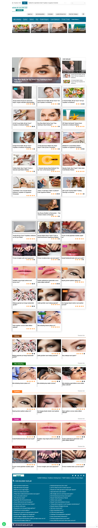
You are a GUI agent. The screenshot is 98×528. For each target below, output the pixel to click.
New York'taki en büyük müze (21, 485)
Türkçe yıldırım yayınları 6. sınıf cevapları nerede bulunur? (65, 504)
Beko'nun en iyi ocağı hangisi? (21, 489)
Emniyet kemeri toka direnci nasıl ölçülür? (24, 504)
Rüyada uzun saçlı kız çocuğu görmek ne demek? (26, 512)
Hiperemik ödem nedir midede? (58, 491)
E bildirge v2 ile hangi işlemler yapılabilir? (61, 514)
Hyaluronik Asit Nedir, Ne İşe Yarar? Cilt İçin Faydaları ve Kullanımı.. (78, 76)
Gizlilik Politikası (42, 478)
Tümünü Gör (81, 335)
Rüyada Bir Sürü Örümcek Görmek (22, 500)
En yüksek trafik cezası (19, 506)
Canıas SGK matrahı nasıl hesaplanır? (23, 502)
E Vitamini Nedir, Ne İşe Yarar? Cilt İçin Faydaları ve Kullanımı (78, 82)
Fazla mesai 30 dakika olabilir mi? (22, 520)
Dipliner (32, 19)
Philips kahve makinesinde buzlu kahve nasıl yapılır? (27, 493)
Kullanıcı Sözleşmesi (54, 478)
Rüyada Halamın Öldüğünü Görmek (59, 506)
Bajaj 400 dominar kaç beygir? (21, 487)
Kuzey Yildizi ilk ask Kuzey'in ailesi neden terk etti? (63, 520)
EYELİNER (50, 14)
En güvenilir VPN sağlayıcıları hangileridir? (24, 514)
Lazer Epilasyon (55, 19)
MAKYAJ (30, 14)
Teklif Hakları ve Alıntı (68, 478)
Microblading (17, 19)
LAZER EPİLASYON (61, 14)
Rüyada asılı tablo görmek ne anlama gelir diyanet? (63, 489)
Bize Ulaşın (79, 478)
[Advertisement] (49, 44)
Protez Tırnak (66, 19)
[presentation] (64, 3)
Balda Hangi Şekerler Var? (57, 510)
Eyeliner (25, 19)
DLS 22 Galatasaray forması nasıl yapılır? (61, 496)
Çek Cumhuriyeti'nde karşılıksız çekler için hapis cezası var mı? (29, 518)
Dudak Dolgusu (44, 19)
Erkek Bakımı (75, 19)
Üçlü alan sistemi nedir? (56, 508)
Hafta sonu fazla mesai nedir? (21, 491)
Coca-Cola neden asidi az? (20, 496)
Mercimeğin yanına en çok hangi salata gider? (62, 493)
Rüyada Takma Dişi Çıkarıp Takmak (59, 498)
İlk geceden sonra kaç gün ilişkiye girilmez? (24, 508)
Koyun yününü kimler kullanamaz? (59, 516)
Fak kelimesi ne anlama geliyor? (22, 510)
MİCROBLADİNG (40, 14)
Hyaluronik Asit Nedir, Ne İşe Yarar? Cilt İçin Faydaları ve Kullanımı (43, 2)
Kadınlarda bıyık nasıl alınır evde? (59, 485)
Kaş (37, 19)
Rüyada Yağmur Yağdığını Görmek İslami (24, 516)
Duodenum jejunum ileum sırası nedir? (60, 518)
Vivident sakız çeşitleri (56, 500)
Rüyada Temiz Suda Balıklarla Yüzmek (60, 502)
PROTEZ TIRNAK (73, 14)
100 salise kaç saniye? (19, 498)
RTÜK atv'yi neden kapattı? (57, 512)
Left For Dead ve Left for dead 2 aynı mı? (61, 487)
